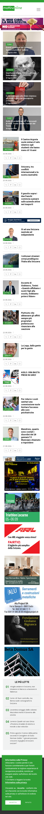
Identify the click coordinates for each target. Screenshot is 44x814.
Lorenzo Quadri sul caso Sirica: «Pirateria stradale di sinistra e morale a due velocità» (22, 724)
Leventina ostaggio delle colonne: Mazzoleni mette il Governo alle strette (23, 712)
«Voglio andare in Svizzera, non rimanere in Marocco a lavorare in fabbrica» (23, 689)
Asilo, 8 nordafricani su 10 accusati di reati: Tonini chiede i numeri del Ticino (21, 123)
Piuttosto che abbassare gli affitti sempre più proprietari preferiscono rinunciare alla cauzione (30, 321)
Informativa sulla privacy (16, 782)
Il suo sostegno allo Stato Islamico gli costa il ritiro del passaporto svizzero (21, 98)
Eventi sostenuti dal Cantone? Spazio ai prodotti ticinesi (19, 48)
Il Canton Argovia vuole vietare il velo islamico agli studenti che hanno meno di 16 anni (30, 144)
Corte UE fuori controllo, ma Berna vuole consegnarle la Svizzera (21, 700)
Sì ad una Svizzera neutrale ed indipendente (30, 232)
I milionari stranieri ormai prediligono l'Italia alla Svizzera (30, 259)
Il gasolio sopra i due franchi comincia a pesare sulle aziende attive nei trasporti (30, 198)
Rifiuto (28, 802)
